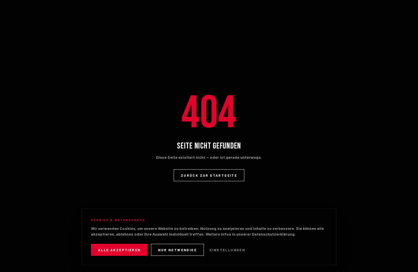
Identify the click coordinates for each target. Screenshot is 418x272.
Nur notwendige (177, 250)
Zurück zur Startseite (209, 175)
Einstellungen (227, 250)
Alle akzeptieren (119, 250)
